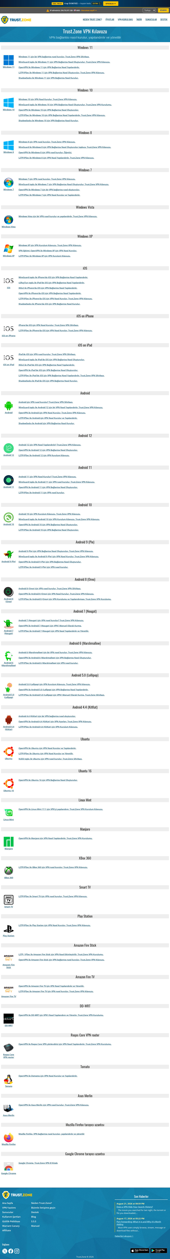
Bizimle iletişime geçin (43, 1207)
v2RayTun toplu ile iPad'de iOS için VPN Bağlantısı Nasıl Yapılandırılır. (52, 282)
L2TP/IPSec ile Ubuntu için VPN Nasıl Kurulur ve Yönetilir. (46, 753)
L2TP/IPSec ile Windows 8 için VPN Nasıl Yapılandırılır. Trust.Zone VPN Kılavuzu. (56, 157)
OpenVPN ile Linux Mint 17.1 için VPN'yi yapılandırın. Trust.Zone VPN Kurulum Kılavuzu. (61, 809)
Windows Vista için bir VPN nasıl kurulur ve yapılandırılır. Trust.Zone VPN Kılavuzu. (58, 216)
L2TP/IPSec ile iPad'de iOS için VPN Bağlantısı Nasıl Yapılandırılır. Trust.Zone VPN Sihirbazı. (61, 375)
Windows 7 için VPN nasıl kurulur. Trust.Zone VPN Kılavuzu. (47, 179)
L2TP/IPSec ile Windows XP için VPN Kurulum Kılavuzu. (45, 256)
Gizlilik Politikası (11, 1221)
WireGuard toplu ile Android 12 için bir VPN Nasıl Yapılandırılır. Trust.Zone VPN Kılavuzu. (61, 407)
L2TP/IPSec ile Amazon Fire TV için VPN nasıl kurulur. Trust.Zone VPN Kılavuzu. (56, 991)
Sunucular (151, 20)
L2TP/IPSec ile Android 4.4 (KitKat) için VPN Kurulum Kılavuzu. (48, 726)
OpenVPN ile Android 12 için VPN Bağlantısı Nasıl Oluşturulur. (48, 450)
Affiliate (6, 1230)
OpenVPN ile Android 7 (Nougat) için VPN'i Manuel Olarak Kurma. (50, 625)
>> (89, 10)
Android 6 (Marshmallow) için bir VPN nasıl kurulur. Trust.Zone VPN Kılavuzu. (55, 652)
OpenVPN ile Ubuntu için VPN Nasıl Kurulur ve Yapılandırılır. (47, 748)
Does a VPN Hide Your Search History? (135, 1206)
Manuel (35, 1225)
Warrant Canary (11, 1225)
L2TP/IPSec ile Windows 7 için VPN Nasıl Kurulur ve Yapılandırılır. (49, 195)
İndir (139, 20)
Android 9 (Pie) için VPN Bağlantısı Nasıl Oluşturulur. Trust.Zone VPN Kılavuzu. (56, 551)
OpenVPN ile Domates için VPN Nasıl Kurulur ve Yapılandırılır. (48, 1075)
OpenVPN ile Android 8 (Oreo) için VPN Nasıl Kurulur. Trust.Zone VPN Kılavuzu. (56, 593)
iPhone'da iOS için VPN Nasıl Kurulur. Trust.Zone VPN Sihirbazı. (49, 325)
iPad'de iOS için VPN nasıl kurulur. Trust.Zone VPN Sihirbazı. (47, 354)
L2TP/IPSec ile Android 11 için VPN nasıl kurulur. (42, 492)
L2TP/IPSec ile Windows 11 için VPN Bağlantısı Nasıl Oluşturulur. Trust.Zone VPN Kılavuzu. (62, 72)
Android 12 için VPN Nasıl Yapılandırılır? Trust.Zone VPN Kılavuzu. (50, 444)
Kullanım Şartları (11, 1216)
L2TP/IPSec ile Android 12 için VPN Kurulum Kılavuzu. (44, 455)
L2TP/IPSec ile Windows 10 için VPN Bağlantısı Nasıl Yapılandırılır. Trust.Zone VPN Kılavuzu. (62, 115)
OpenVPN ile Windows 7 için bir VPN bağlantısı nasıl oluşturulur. (49, 189)
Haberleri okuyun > (124, 1236)
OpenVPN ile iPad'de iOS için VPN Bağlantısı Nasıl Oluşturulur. (48, 370)
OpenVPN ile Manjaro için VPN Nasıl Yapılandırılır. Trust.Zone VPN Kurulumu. (55, 838)
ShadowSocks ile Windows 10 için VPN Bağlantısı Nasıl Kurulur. (48, 120)
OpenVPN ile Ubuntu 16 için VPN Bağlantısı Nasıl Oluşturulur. (48, 780)
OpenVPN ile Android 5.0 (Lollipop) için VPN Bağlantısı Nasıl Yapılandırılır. (53, 689)
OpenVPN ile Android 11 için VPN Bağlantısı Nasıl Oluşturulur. (48, 487)
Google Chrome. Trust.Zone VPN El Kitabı (38, 1163)
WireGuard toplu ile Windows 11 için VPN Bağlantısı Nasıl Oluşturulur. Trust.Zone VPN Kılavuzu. (64, 62)
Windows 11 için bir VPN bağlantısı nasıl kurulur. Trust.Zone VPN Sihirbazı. (54, 56)
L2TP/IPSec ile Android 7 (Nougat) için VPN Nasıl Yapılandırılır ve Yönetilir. (54, 631)
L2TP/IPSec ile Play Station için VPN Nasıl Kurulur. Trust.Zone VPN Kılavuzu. (55, 925)
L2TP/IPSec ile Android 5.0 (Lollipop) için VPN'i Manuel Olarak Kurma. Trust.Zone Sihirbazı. (62, 695)
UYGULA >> (111, 3)
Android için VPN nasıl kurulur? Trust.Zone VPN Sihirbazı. (46, 402)
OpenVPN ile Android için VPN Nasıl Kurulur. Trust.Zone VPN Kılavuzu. (52, 412)
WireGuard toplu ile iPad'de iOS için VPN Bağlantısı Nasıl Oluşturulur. (52, 359)
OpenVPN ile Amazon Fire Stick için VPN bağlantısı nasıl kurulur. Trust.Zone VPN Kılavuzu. (62, 959)
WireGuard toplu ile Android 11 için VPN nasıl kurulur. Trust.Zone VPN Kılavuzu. (57, 482)
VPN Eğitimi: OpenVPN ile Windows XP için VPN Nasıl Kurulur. (48, 250)
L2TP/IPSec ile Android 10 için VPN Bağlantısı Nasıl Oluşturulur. (49, 530)
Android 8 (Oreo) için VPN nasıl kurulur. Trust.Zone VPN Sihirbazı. (50, 588)
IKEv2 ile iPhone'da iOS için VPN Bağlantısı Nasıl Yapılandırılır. (48, 288)
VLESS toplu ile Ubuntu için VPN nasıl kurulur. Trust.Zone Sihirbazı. (50, 758)
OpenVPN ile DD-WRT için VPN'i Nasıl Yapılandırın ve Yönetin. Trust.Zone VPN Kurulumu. (61, 1015)
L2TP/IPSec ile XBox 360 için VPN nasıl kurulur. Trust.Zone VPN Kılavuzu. (53, 867)
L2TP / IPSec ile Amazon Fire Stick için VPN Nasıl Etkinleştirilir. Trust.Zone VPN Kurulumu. (61, 954)
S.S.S (33, 1221)
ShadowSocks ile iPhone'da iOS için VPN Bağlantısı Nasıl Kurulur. (49, 304)
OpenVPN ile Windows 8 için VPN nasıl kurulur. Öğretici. (45, 152)
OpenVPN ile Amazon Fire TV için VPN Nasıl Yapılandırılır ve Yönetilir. (51, 986)
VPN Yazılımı (9, 1207)
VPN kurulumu (125, 20)
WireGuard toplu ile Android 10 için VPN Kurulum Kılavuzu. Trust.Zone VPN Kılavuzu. (59, 519)
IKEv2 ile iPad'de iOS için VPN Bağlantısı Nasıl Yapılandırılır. (47, 365)
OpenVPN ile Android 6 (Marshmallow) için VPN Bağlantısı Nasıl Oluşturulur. (55, 657)
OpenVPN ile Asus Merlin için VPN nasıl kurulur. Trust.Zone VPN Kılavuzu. (54, 1105)
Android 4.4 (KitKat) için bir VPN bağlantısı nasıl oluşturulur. (47, 716)
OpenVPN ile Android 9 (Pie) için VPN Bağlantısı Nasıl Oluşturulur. (50, 561)
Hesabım (163, 10)
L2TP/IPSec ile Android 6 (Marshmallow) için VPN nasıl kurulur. (48, 663)
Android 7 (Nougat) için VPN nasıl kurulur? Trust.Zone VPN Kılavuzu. (51, 620)
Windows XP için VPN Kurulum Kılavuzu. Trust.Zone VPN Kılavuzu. (50, 245)
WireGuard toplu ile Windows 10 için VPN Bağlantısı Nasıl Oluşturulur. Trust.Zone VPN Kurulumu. (65, 104)
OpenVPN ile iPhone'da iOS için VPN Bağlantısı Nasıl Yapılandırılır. (50, 293)
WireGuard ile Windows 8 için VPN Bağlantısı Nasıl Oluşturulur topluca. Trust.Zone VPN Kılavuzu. (65, 147)
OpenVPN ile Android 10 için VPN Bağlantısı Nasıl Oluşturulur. (48, 524)
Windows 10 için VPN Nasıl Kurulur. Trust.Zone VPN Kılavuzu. (48, 99)
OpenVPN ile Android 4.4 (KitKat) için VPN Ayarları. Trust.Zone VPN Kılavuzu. (55, 721)
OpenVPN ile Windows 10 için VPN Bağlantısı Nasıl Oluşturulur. (49, 110)
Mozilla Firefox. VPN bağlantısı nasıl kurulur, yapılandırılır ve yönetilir (51, 1134)
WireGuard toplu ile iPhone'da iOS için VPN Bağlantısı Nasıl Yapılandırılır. (53, 277)
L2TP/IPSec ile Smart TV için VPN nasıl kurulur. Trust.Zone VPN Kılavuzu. (53, 896)
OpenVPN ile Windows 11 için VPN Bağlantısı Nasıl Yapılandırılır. (49, 67)
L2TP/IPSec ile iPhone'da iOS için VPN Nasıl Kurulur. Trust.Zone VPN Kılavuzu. (55, 298)
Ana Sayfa (7, 1203)
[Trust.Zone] (16, 19)
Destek (163, 20)
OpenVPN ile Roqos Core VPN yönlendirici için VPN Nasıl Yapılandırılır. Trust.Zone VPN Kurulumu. (65, 1044)
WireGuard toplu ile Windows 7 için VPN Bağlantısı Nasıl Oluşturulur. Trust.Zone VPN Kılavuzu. (64, 184)
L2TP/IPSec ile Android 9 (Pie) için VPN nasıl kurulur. (43, 567)
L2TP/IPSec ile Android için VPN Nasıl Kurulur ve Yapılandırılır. (48, 418)
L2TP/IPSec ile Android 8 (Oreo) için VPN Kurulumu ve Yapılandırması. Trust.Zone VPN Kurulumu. (65, 599)
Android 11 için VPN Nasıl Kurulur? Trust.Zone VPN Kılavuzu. (47, 476)
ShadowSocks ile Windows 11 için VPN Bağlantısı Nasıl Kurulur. (48, 78)
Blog (33, 1216)
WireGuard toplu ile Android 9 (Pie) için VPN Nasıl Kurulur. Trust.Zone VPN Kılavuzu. (59, 556)
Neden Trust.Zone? (92, 20)
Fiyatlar (110, 20)
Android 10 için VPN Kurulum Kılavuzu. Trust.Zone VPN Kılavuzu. (49, 514)
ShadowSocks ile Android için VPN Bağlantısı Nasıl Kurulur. (47, 423)
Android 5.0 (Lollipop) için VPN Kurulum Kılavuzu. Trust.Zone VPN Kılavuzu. (54, 684)
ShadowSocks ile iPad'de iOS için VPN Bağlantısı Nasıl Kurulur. (48, 380)
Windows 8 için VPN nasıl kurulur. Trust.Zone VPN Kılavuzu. (47, 141)
